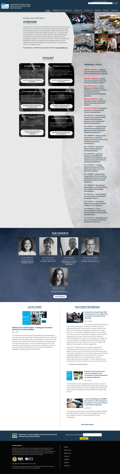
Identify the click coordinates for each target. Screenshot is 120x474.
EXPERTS (98, 10)
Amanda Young (59, 289)
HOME (47, 10)
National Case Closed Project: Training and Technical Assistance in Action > (95, 81)
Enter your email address (74, 435)
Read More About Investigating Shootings (32, 80)
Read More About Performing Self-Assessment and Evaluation (32, 132)
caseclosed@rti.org (61, 48)
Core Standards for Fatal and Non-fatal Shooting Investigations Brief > (95, 196)
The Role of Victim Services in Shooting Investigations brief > (94, 148)
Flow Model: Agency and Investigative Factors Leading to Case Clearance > (95, 203)
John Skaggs (69, 261)
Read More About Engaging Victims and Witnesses (61, 106)
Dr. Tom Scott (48, 259)
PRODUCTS (78, 10)
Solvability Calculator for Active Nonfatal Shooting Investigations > (95, 110)
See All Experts (60, 296)
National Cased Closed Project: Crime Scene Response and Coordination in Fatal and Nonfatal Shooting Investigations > (95, 139)
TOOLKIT (87, 10)
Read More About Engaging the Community (61, 80)
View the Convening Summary (78, 364)
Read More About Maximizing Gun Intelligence (61, 133)
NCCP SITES (67, 450)
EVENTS (106, 10)
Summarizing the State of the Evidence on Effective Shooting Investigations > (96, 220)
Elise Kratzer (27, 260)
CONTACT (114, 10)
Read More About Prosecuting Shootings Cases (32, 106)
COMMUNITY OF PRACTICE (62, 10)
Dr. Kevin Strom (90, 259)
